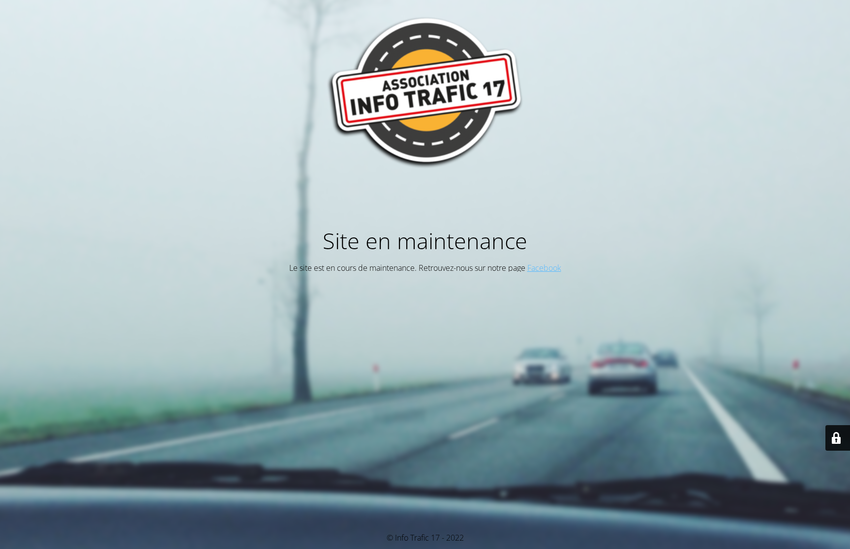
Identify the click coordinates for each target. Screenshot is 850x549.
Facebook (544, 267)
